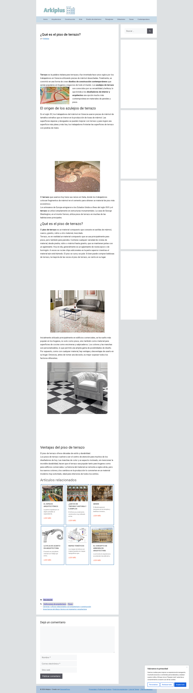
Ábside (96, 504)
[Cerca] (187, 667)
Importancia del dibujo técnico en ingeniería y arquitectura (65, 609)
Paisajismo (109, 19)
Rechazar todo (167, 684)
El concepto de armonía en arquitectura (100, 548)
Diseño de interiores (93, 19)
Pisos (70, 604)
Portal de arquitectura (120, 689)
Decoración (47, 600)
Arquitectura (56, 19)
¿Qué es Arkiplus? (146, 689)
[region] (167, 677)
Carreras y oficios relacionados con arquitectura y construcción (67, 607)
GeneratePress (65, 689)
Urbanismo (121, 19)
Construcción (70, 19)
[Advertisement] (77, 58)
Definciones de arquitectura (55, 604)
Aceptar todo (180, 684)
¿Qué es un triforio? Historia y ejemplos (77, 506)
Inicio (45, 19)
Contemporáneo (144, 19)
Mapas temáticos (76, 546)
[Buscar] (150, 31)
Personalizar (153, 684)
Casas (131, 19)
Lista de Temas (133, 689)
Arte (80, 19)
